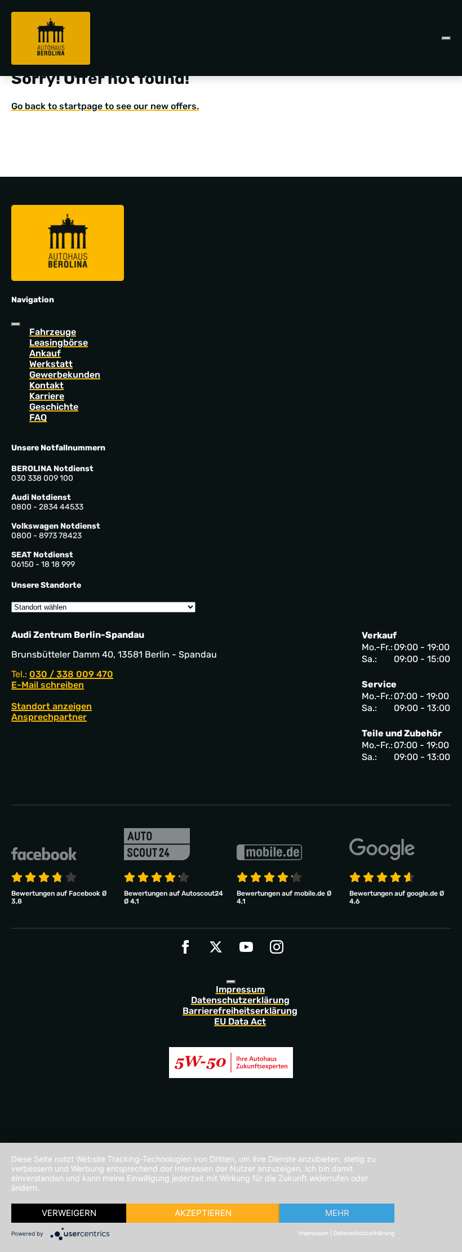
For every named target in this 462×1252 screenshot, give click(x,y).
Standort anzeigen (51, 706)
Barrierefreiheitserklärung (240, 1010)
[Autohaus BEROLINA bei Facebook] (185, 947)
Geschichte (53, 406)
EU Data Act (240, 1021)
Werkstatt (51, 364)
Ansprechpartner (49, 717)
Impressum (240, 989)
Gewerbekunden (64, 374)
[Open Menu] (446, 38)
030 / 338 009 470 (71, 674)
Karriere (46, 396)
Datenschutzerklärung (240, 1000)
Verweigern (69, 1213)
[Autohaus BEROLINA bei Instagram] (276, 947)
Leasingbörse (58, 342)
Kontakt (46, 385)
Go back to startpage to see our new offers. (105, 106)
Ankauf (45, 353)
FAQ (38, 417)
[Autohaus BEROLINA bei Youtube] (246, 947)
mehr (337, 1213)
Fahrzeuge (52, 332)
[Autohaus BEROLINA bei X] (216, 947)
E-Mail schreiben (47, 684)
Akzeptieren (203, 1213)
